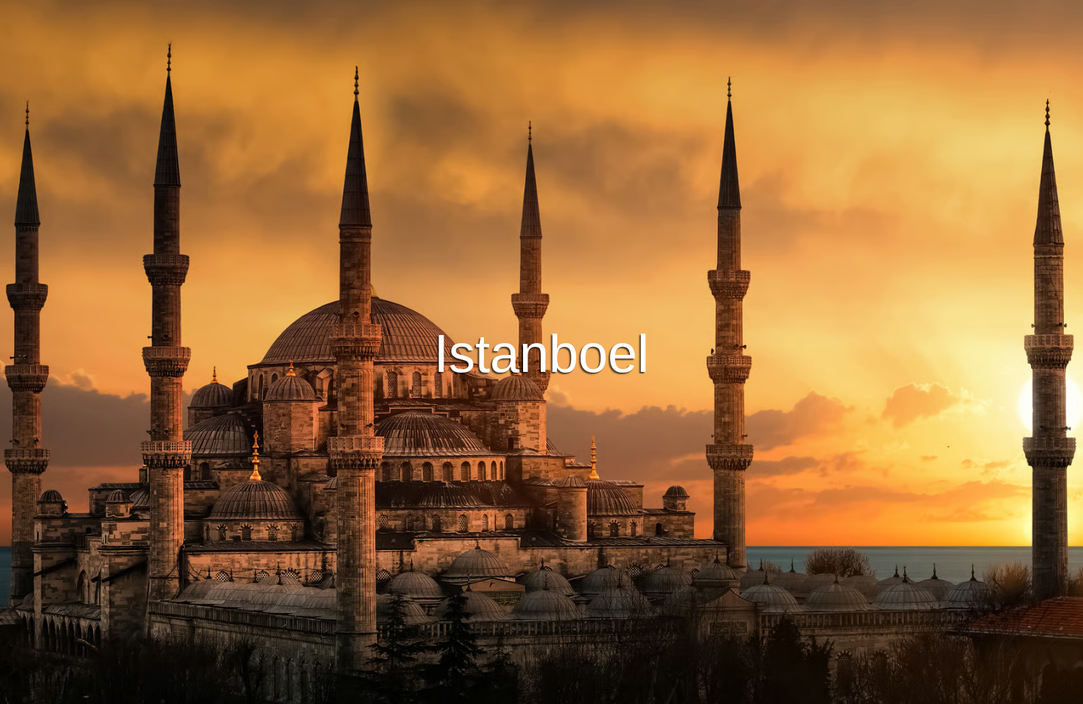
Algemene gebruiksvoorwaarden (434, 690)
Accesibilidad (703, 690)
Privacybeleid (552, 690)
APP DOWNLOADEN (487, 381)
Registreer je (605, 381)
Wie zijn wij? (627, 690)
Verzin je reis (541, 340)
